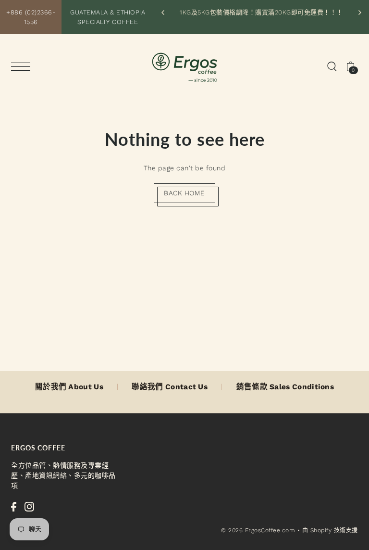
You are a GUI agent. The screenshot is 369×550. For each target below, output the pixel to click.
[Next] (359, 12)
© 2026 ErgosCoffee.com (258, 530)
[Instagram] (29, 506)
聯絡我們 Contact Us (170, 387)
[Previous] (163, 12)
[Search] (332, 65)
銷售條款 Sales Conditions (285, 387)
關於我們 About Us (69, 387)
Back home (184, 193)
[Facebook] (13, 506)
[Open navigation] (23, 66)
